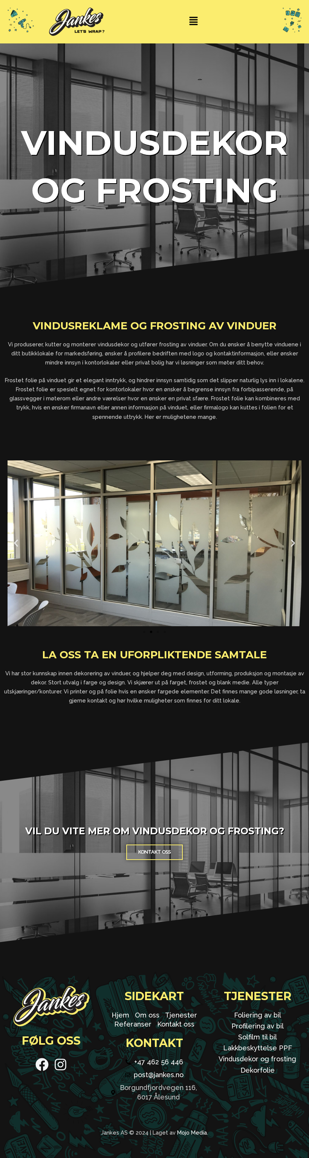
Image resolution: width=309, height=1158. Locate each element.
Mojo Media (192, 1132)
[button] (193, 22)
